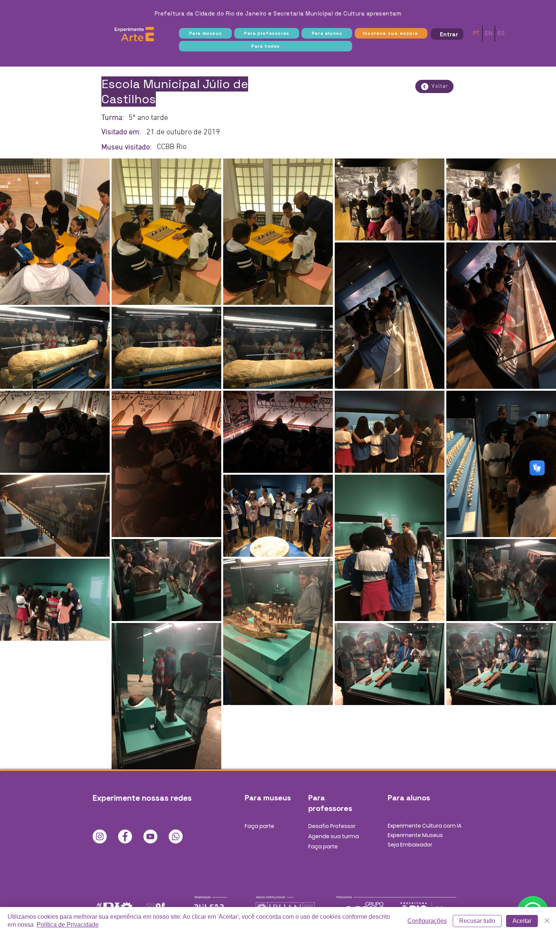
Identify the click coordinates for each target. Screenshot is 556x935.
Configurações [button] (427, 921)
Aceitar (522, 921)
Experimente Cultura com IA (424, 825)
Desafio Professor (332, 826)
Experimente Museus (415, 835)
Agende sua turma (333, 836)
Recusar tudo (477, 921)
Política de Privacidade (68, 924)
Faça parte (259, 826)
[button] (205, 33)
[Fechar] (546, 921)
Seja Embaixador (410, 844)
